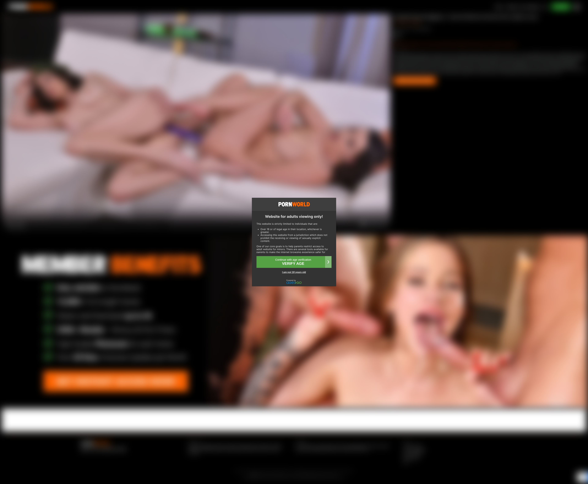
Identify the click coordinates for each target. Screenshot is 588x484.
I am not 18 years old (294, 272)
